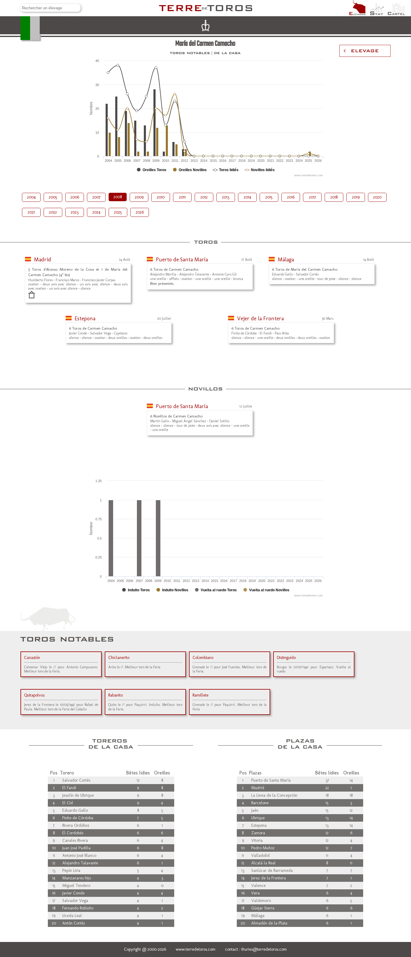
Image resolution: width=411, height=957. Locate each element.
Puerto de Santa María (182, 259)
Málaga (286, 259)
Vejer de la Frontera (260, 318)
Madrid (42, 259)
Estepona (85, 318)
